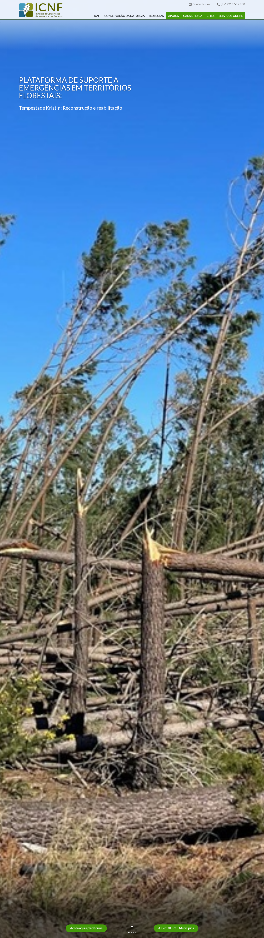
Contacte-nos (201, 4)
